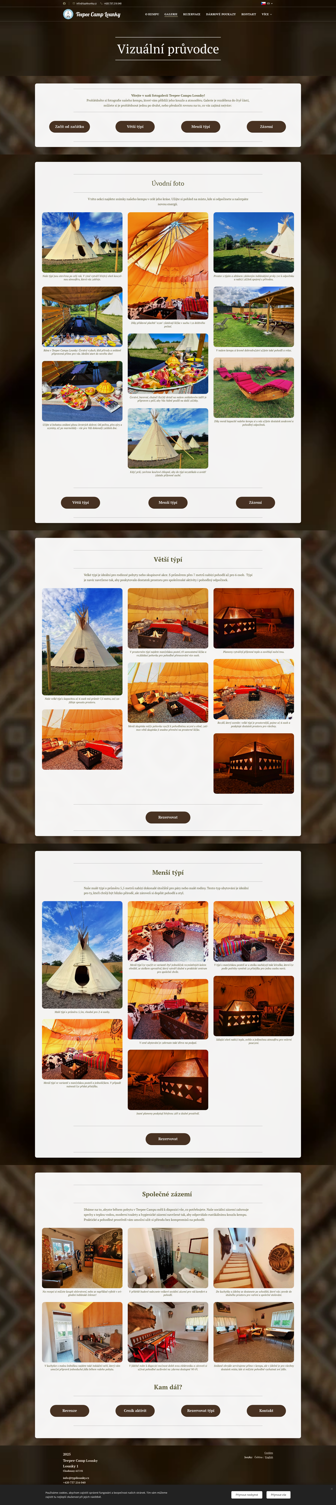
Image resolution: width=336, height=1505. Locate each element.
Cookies (268, 1452)
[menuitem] (153, 14)
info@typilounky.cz (86, 3)
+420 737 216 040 (112, 3)
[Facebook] (64, 3)
